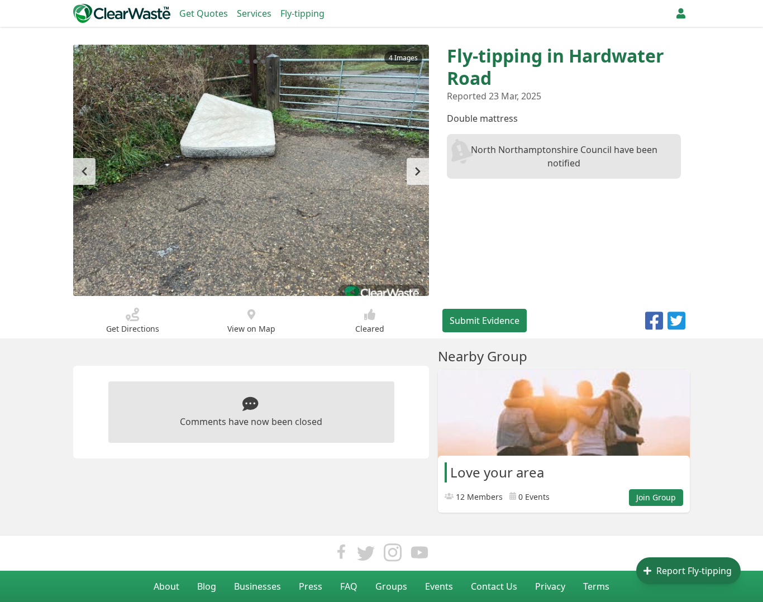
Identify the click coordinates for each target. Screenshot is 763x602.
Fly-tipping (302, 13)
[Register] (681, 13)
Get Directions (132, 328)
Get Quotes (203, 13)
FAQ (348, 586)
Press (310, 586)
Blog (206, 586)
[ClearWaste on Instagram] (393, 555)
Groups (391, 586)
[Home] (121, 13)
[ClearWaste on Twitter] (366, 555)
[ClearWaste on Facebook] (341, 555)
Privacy (550, 586)
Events (439, 586)
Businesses (257, 586)
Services (254, 13)
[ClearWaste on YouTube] (419, 555)
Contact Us (494, 586)
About (166, 586)
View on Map (251, 328)
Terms (596, 586)
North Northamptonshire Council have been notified (564, 156)
